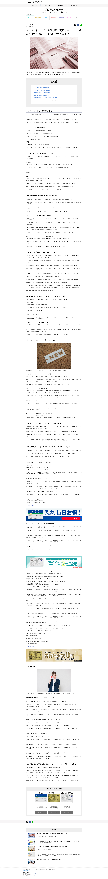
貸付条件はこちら (26, 870)
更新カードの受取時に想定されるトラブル (42, 95)
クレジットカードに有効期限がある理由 (42, 90)
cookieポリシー (69, 877)
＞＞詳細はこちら (30, 505)
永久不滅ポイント (74, 5)
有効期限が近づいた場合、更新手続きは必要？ (43, 92)
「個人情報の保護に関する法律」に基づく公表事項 (56, 877)
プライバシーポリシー (42, 877)
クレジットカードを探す (34, 5)
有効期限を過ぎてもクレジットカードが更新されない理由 (45, 97)
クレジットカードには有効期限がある (41, 87)
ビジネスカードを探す (47, 5)
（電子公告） (35, 877)
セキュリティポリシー (76, 877)
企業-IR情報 (30, 877)
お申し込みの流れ (60, 5)
